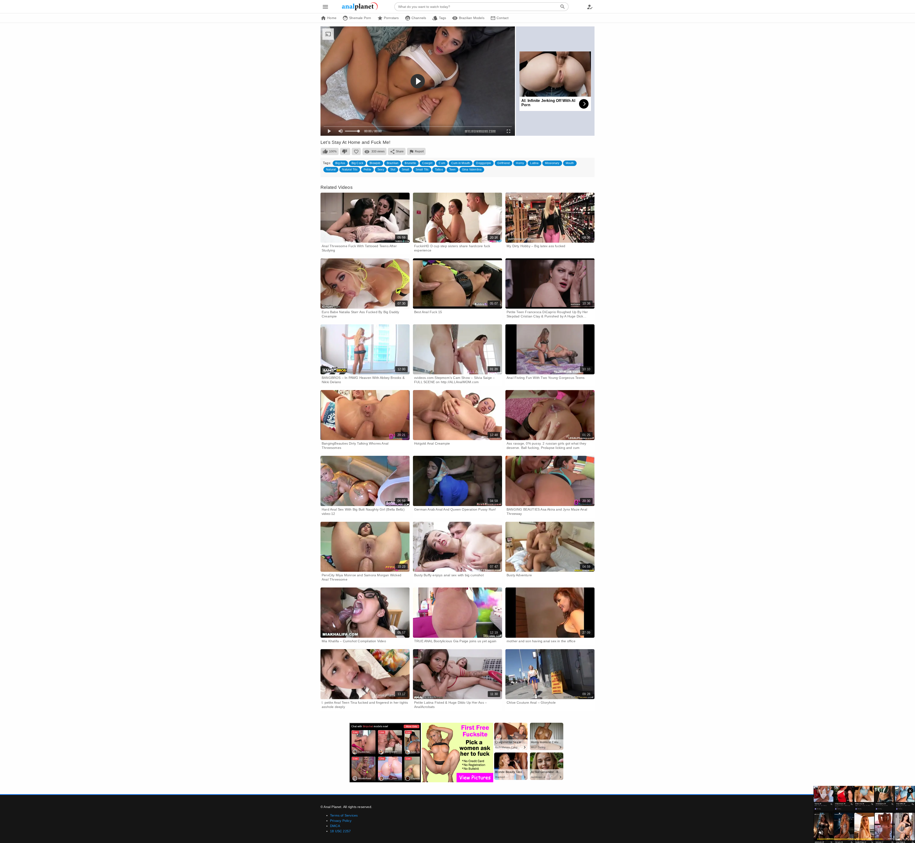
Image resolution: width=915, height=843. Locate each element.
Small (405, 169)
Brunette (410, 163)
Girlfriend (503, 163)
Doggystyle (483, 163)
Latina (534, 163)
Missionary (552, 163)
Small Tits (422, 169)
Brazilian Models (471, 18)
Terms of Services (344, 815)
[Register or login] (589, 7)
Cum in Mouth (460, 163)
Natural (331, 169)
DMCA (335, 826)
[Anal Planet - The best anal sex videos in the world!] (360, 9)
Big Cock (357, 163)
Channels (418, 18)
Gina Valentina (472, 169)
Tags (442, 18)
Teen (452, 169)
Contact (502, 18)
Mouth (570, 163)
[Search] (563, 6)
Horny (520, 163)
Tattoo (439, 169)
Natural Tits (349, 169)
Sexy (380, 169)
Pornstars (391, 18)
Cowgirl (427, 163)
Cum (442, 163)
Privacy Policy (340, 821)
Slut (393, 169)
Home (331, 18)
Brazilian (393, 163)
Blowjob (375, 163)
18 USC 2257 (340, 831)
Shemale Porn (359, 18)
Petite (367, 169)
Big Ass (340, 163)
